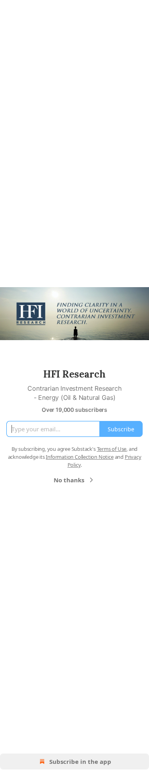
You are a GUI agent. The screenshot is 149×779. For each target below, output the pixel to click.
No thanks (69, 480)
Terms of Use (112, 448)
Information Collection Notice (79, 456)
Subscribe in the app (80, 761)
